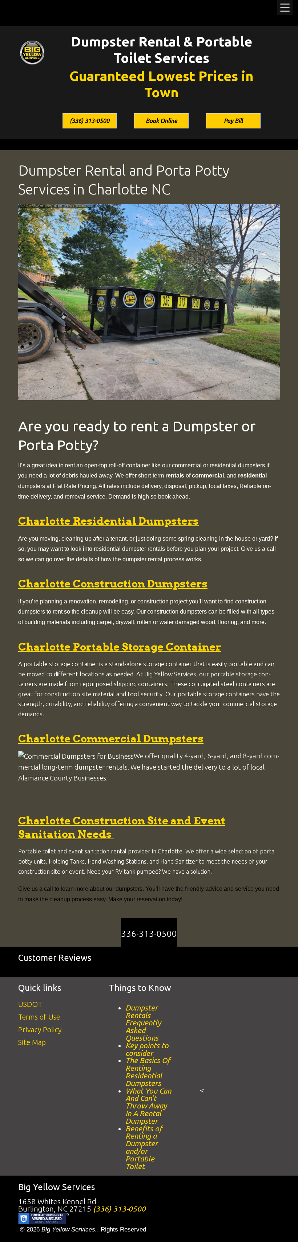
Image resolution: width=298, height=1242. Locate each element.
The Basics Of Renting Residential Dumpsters (147, 1071)
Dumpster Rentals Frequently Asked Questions (143, 1023)
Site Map (32, 1042)
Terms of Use (39, 1017)
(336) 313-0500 (89, 121)
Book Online (161, 121)
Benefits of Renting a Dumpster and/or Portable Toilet (143, 1147)
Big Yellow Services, (69, 1229)
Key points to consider (147, 1049)
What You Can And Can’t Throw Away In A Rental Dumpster (148, 1106)
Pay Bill (233, 121)
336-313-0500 (149, 934)
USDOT (30, 1004)
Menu (285, 7)
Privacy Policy (39, 1029)
